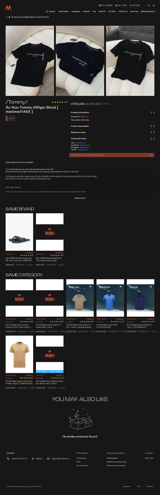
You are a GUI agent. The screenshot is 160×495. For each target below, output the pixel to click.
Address (39, 459)
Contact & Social (112, 139)
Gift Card (122, 5)
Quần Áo (102, 11)
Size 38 (49, 253)
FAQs (78, 462)
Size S (105, 319)
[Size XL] (140, 298)
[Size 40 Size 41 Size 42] (19, 232)
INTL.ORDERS (107, 5)
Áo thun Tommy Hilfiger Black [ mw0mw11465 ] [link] (30, 17)
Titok (138, 486)
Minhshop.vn (81, 143)
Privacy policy (82, 458)
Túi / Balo (112, 11)
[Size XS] (19, 354)
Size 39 (56, 253)
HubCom (25, 486)
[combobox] (149, 5)
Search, (52, 11)
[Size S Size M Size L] (110, 298)
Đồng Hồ (86, 11)
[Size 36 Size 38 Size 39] (49, 232)
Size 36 (43, 253)
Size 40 (13, 253)
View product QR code (80, 120)
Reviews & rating (112, 132)
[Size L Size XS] (19, 298)
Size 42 (25, 253)
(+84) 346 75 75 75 (19, 459)
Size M (77, 319)
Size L (16, 319)
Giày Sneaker (63, 11)
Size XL (140, 319)
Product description (112, 126)
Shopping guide (112, 458)
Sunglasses (75, 11)
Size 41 (19, 253)
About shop (149, 458)
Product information (112, 112)
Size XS (22, 319)
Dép (94, 11)
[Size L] (49, 298)
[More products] (148, 11)
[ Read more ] (80, 198)
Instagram (126, 486)
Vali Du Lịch (123, 11)
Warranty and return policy (116, 465)
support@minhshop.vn (60, 459)
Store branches (82, 465)
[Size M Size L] (80, 298)
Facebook (149, 486)
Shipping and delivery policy (116, 462)
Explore (136, 5)
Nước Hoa (134, 11)
